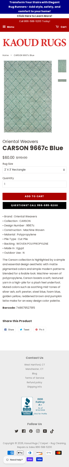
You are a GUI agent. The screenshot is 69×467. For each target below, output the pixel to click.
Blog (34, 373)
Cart (63, 26)
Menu (10, 26)
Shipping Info (34, 386)
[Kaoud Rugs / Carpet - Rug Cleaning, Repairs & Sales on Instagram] (38, 431)
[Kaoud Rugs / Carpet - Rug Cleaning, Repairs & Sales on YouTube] (45, 431)
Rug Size (8, 164)
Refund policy (34, 382)
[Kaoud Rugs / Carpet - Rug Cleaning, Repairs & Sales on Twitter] (16, 431)
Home (6, 55)
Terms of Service (34, 378)
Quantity (8, 178)
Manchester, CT (34, 369)
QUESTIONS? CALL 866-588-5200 (34, 205)
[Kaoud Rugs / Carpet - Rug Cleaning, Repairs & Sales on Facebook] (24, 431)
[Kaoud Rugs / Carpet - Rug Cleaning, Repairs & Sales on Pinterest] (31, 431)
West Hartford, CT (34, 364)
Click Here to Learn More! (34, 16)
